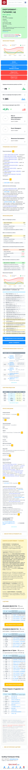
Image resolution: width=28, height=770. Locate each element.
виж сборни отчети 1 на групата (14, 624)
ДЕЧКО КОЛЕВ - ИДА (9, 202)
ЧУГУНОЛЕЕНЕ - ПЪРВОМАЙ (19, 641)
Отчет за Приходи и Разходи (14, 67)
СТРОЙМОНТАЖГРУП (15, 706)
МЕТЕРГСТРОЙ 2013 (17, 645)
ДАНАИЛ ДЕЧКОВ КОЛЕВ (11, 165)
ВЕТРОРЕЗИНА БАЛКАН (16, 711)
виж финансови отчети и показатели (14, 338)
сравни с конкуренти (14, 342)
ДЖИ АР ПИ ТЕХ (16, 662)
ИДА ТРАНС (15, 666)
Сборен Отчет (14, 72)
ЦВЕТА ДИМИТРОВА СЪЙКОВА (12, 171)
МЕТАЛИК (7, 182)
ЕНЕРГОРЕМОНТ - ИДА (17, 618)
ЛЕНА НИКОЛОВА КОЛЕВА (11, 154)
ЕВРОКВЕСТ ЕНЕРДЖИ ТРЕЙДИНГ (20, 659)
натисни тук (5, 31)
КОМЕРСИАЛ (16, 664)
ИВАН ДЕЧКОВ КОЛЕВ (10, 156)
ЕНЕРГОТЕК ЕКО (16, 639)
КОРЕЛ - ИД (13, 713)
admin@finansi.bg (14, 759)
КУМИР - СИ (15, 615)
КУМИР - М (15, 676)
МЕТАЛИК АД (14, 696)
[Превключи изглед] (26, 16)
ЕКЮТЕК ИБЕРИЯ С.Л (15, 703)
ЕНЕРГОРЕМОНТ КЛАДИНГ (18, 616)
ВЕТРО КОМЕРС (16, 646)
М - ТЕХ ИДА (15, 678)
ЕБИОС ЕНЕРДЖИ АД (15, 699)
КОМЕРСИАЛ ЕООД (15, 701)
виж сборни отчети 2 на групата (14, 684)
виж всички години (14, 402)
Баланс (14, 62)
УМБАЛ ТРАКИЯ (16, 668)
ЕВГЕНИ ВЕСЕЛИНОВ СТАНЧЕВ (12, 174)
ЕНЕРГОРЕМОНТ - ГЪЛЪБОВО (19, 620)
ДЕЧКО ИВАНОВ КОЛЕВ (10, 158)
